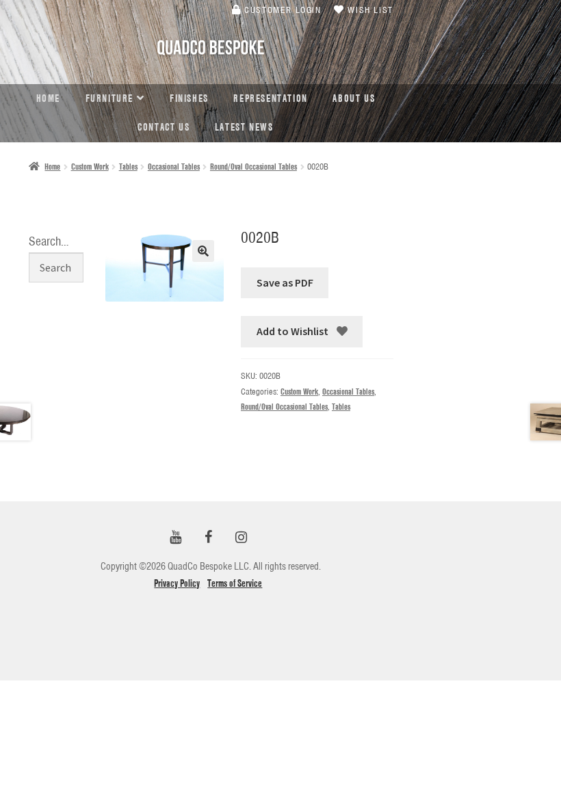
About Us (353, 98)
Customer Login (282, 9)
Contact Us (164, 127)
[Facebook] (208, 538)
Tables (128, 166)
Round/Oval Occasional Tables (253, 166)
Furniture (109, 98)
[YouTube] (175, 538)
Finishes (189, 98)
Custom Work (90, 166)
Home (48, 98)
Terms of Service (234, 583)
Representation (270, 98)
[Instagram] (241, 538)
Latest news (244, 127)
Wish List (369, 9)
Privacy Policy (177, 583)
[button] (203, 251)
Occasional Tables (174, 166)
